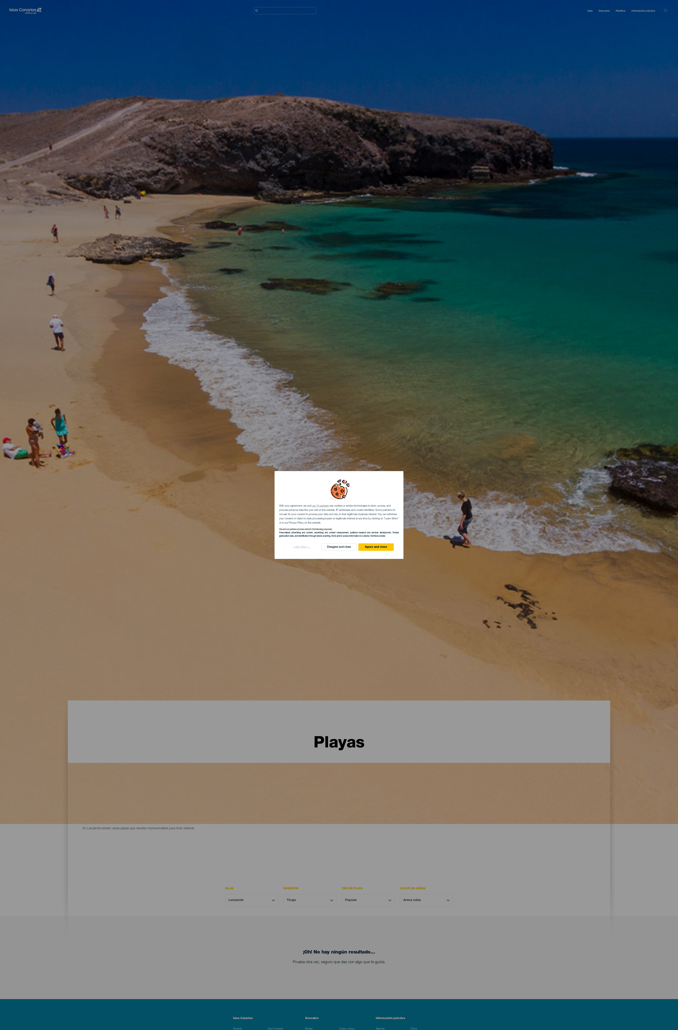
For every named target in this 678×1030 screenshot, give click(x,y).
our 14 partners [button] (320, 506)
